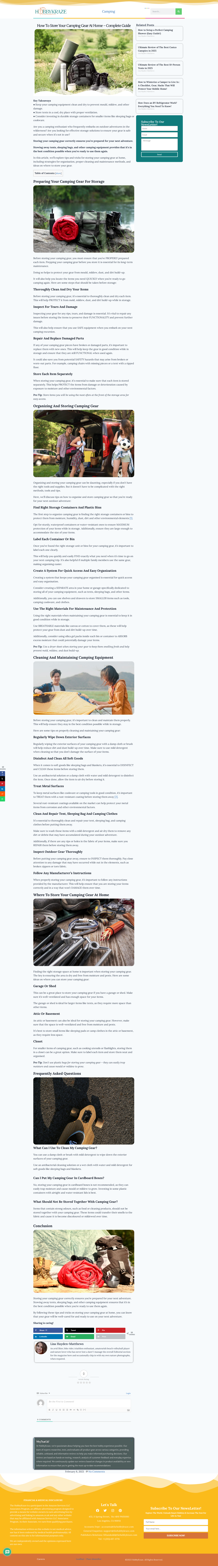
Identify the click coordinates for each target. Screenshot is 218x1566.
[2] (116, 796)
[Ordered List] (63, 1409)
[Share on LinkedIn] (2, 788)
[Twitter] (105, 1510)
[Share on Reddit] (2, 793)
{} (81, 1410)
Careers (40, 1559)
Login (128, 1393)
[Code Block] (74, 1409)
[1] (130, 518)
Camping (108, 11)
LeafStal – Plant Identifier (89, 1559)
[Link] (77, 1409)
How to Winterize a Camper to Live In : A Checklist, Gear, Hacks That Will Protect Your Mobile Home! (159, 85)
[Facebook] (97, 1510)
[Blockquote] (70, 1409)
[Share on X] (2, 778)
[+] (84, 1410)
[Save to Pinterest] (2, 783)
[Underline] (56, 1409)
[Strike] (60, 1409)
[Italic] (53, 1409)
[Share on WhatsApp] (2, 798)
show (58, 173)
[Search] (178, 11)
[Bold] (49, 1409)
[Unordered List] (67, 1409)
